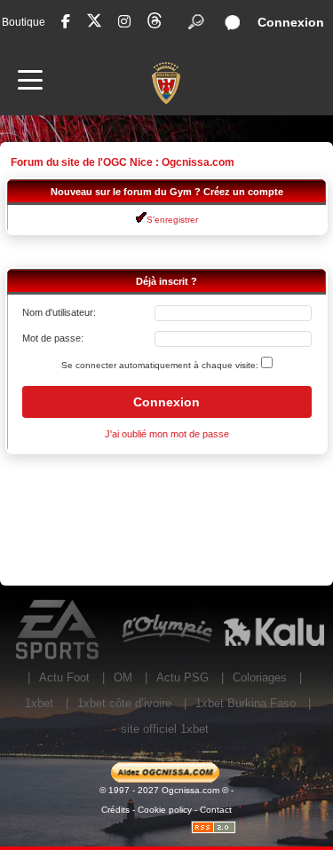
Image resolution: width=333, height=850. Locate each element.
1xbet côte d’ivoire (124, 703)
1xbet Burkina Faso (245, 703)
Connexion (291, 22)
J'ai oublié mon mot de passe (167, 434)
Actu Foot (64, 677)
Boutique (23, 22)
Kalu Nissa (274, 630)
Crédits (115, 810)
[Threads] (155, 23)
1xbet (39, 703)
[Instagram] (124, 21)
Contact (216, 810)
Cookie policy (165, 810)
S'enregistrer (172, 219)
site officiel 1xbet (165, 729)
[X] (94, 23)
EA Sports (59, 630)
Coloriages (260, 677)
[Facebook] (65, 21)
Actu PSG (182, 677)
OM (123, 677)
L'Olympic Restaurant (166, 630)
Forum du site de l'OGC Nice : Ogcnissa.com (122, 162)
